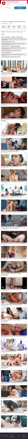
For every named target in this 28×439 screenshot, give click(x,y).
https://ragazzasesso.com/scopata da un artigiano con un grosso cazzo (13, 55)
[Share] (24, 26)
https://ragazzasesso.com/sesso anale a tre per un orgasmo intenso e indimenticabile (13, 44)
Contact (18, 435)
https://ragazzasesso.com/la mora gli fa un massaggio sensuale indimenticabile (14, 39)
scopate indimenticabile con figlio (8, 41)
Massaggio (8, 37)
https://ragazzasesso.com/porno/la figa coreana (11, 56)
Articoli (3, 435)
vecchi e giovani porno (6, 52)
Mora (3, 37)
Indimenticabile (19, 37)
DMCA (6, 435)
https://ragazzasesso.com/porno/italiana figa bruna (11, 50)
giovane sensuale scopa (15, 46)
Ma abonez (20, 7)
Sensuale (13, 37)
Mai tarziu (8, 7)
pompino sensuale (5, 46)
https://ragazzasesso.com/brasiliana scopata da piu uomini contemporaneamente (13, 48)
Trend (3, 34)
